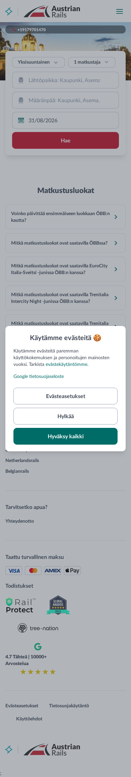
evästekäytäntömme (66, 364)
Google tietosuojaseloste (38, 376)
